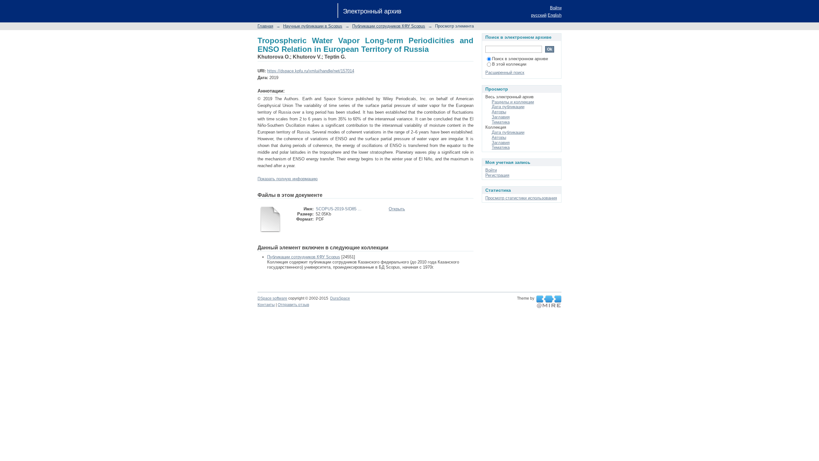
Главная (265, 26)
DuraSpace (340, 298)
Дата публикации (508, 106)
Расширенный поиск (504, 72)
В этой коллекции (509, 64)
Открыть (397, 208)
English (554, 15)
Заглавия (501, 117)
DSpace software (272, 298)
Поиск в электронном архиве (520, 58)
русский (538, 15)
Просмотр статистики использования (521, 198)
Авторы (499, 111)
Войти (555, 7)
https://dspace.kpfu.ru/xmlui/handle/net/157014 (310, 71)
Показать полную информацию (288, 178)
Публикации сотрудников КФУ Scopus (388, 26)
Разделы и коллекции (513, 102)
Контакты (266, 305)
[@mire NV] (548, 302)
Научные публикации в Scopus (312, 26)
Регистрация (497, 175)
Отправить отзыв (293, 305)
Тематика (501, 122)
